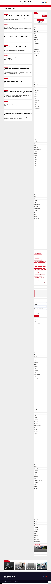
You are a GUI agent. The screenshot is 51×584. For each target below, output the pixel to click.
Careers (35, 45)
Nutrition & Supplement (37, 149)
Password (35, 304)
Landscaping (36, 411)
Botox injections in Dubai (43, 261)
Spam (35, 198)
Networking (35, 143)
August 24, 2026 (8, 567)
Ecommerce (36, 362)
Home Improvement (37, 108)
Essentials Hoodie (40, 266)
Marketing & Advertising (37, 425)
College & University (37, 51)
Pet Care (35, 155)
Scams (35, 478)
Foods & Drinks (36, 90)
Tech (11, 5)
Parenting (35, 153)
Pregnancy (35, 165)
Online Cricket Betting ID (37, 274)
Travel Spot (35, 521)
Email (35, 368)
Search (44, 15)
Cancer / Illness (36, 43)
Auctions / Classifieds (37, 31)
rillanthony (36, 550)
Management (36, 423)
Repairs (35, 474)
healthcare (38, 269)
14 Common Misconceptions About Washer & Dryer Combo (16, 46)
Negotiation (35, 141)
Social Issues (36, 196)
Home (8, 5)
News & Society (36, 147)
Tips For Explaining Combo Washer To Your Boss (14, 26)
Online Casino (39, 272)
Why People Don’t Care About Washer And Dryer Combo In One (17, 15)
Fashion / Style (36, 84)
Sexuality (35, 190)
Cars (35, 47)
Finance (35, 86)
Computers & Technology (37, 53)
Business (35, 41)
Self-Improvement (36, 482)
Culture (35, 352)
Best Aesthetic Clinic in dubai (38, 253)
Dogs (35, 360)
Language (35, 413)
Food (35, 88)
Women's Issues (36, 245)
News (35, 145)
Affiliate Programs (36, 25)
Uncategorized (6, 24)
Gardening (35, 92)
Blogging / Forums (36, 37)
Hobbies (35, 102)
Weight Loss (36, 537)
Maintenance (36, 421)
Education (36, 266)
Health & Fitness (36, 100)
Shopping (35, 192)
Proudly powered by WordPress (7, 581)
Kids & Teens (36, 409)
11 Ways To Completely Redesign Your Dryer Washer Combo (16, 36)
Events (35, 372)
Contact (27, 5)
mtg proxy (36, 272)
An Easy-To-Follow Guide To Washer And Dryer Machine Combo (17, 103)
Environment (36, 370)
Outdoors (35, 151)
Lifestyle (35, 417)
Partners (44, 581)
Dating (35, 354)
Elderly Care (36, 366)
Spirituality (35, 200)
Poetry (35, 161)
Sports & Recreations (37, 204)
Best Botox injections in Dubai (38, 256)
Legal (35, 415)
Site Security (36, 194)
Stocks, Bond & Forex (37, 206)
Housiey (45, 269)
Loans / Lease (36, 419)
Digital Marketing (39, 264)
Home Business (36, 106)
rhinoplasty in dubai (37, 277)
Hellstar (42, 269)
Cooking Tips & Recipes (37, 55)
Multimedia (35, 139)
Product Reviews (36, 169)
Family (35, 82)
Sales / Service (36, 476)
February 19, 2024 (7, 27)
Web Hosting (36, 535)
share (41, 277)
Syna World (36, 280)
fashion (44, 266)
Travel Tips (35, 523)
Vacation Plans (36, 529)
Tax (34, 212)
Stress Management (37, 208)
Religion (35, 472)
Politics (35, 163)
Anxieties (35, 27)
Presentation (36, 167)
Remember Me (37, 313)
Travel (19, 5)
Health (15, 5)
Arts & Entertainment (37, 29)
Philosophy (35, 159)
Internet (35, 114)
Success (35, 210)
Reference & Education (37, 468)
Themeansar (17, 581)
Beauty (35, 35)
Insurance (35, 112)
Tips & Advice (36, 220)
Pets (35, 157)
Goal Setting (36, 94)
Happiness (35, 96)
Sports (23, 5)
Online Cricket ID (43, 274)
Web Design (36, 533)
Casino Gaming (36, 49)
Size (43, 277)
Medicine (35, 135)
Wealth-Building (36, 531)
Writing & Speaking (37, 247)
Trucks (35, 525)
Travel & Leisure (36, 519)
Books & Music (36, 39)
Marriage (35, 427)
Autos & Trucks (36, 33)
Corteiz (35, 264)
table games (40, 280)
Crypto (35, 57)
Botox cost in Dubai (37, 261)
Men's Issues (36, 137)
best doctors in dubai (37, 258)
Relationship (36, 470)
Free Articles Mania (25, 2)
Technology (35, 216)
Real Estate (35, 466)
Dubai (43, 264)
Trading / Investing (36, 222)
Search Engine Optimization (38, 480)
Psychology (35, 464)
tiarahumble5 (13, 27)
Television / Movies (37, 218)
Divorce (35, 358)
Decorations (36, 356)
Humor (35, 110)
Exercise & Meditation (37, 80)
